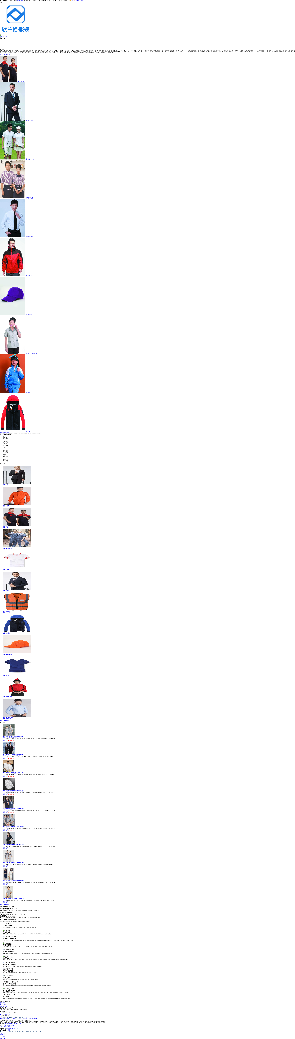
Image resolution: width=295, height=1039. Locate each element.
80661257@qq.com (5, 1014)
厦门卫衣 (28, 431)
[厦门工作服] (8, 81)
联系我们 (25, 1018)
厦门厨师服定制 (7, 696)
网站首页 (2, 1018)
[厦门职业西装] (12, 120)
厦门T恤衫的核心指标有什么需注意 (13, 898)
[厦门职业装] (147, 581)
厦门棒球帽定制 (7, 654)
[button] (2, 36)
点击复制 (17, 1020)
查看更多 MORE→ (5, 54)
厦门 (9, 1030)
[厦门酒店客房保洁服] (12, 353)
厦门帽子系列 (29, 314)
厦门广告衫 (20, 0)
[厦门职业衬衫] (12, 236)
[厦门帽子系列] (12, 314)
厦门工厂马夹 (6, 612)
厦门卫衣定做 (6, 633)
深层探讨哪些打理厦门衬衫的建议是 (13, 791)
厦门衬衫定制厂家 (8, 718)
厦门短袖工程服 (7, 548)
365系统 (8, 1028)
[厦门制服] (147, 475)
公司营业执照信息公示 (6, 1026)
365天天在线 (3, 1006)
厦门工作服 (21, 81)
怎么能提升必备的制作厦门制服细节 (13, 755)
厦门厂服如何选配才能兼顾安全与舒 (13, 737)
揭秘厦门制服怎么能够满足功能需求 (13, 880)
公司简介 (8, 1018)
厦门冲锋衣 (29, 275)
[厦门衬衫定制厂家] (147, 708)
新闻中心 (14, 1018)
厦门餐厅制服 (29, 198)
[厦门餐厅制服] (12, 198)
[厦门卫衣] (12, 431)
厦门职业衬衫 (29, 236)
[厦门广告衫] (147, 559)
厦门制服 (5, 484)
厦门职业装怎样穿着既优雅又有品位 (13, 844)
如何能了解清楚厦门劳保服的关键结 (13, 808)
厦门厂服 (5, 527)
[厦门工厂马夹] (147, 602)
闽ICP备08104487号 (10, 1025)
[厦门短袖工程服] (147, 538)
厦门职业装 (6, 590)
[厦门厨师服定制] (147, 687)
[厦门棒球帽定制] (147, 644)
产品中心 (19, 1018)
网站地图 (34, 1018)
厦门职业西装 (29, 120)
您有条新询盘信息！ (77, 0)
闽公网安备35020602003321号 (13, 1023)
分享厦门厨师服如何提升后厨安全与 (13, 773)
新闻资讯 (5, 740)
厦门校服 (28, 392)
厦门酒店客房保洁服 (31, 353)
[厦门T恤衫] (147, 665)
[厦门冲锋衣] (12, 275)
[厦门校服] (12, 392)
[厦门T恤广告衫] (12, 159)
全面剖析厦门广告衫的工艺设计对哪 (13, 826)
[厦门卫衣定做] (147, 623)
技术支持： (13, 1028)
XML (30, 1018)
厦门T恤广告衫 (30, 159)
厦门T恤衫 (6, 675)
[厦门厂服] (147, 517)
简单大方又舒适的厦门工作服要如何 (13, 862)
